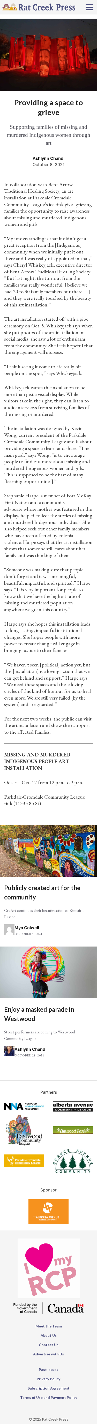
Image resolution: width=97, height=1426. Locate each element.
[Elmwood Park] (73, 1132)
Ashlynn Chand (48, 158)
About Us (49, 1335)
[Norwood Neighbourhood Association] (24, 1108)
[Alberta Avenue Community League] (73, 1110)
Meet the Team (48, 1326)
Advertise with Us (48, 1354)
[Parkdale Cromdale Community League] (24, 1165)
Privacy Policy (48, 1379)
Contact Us (48, 1344)
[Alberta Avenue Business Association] (48, 1222)
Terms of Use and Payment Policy (48, 1397)
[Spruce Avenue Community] (73, 1171)
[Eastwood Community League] (24, 1146)
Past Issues (48, 1369)
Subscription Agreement (49, 1388)
